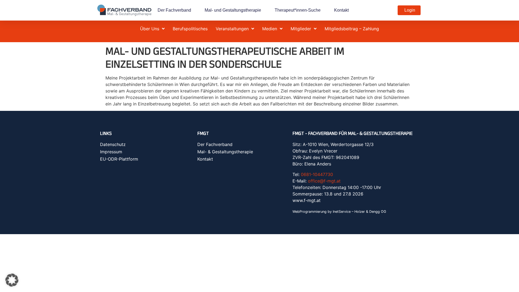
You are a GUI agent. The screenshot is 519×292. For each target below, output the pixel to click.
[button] (12, 280)
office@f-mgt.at (324, 181)
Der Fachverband (174, 10)
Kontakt (341, 10)
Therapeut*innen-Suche (298, 10)
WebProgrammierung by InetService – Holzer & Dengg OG (339, 212)
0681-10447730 (317, 174)
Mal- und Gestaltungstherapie (233, 10)
